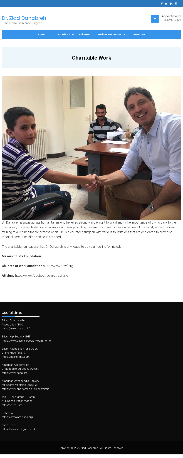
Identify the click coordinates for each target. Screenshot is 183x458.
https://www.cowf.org (58, 266)
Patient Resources (109, 34)
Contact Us (137, 34)
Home (41, 34)
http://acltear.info (12, 405)
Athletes (84, 34)
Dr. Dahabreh (61, 34)
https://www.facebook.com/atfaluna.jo (41, 275)
